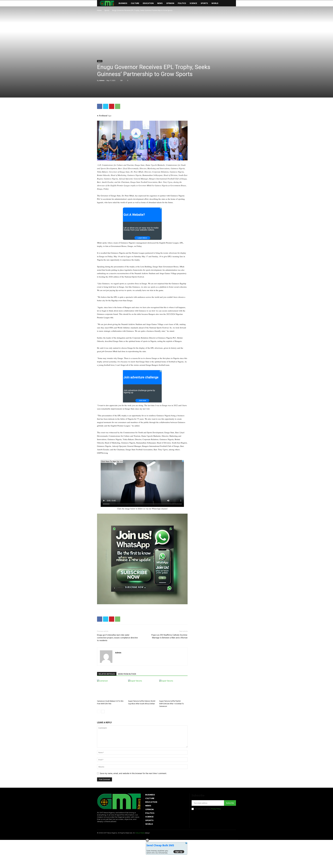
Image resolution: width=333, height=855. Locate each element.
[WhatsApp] (117, 106)
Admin (101, 80)
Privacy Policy (216, 809)
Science (193, 3)
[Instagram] (101, 826)
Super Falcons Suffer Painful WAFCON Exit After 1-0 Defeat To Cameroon (171, 703)
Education (148, 3)
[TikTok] (105, 826)
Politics (182, 3)
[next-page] (102, 711)
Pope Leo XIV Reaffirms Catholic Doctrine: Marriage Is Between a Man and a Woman (169, 636)
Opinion (170, 3)
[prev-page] (98, 711)
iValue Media (140, 833)
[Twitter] (105, 106)
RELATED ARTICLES (107, 674)
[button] (233, 3)
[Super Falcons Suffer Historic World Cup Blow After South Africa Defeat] (142, 689)
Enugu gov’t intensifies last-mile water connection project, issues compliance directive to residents (117, 638)
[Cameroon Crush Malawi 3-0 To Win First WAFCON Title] (111, 689)
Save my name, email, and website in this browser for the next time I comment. (133, 773)
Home (99, 10)
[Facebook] (99, 106)
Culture (135, 3)
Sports (204, 3)
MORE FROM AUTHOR (127, 674)
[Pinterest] (111, 106)
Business (123, 3)
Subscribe (230, 803)
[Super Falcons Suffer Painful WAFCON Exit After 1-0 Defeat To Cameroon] (173, 689)
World (215, 3)
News (160, 3)
